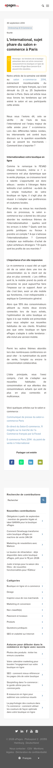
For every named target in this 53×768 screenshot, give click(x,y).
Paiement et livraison (17, 616)
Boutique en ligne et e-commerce (23, 586)
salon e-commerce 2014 (29, 79)
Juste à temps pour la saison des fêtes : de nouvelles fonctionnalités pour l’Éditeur (23, 567)
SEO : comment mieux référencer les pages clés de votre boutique (23, 675)
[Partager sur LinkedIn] (30, 462)
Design (10, 592)
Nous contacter (18, 748)
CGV (29, 748)
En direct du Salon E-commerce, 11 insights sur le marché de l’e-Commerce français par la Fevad (25, 430)
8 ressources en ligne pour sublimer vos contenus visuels (21, 696)
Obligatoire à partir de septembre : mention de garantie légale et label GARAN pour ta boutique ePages (23, 521)
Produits (11, 621)
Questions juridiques (17, 627)
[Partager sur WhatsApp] (21, 462)
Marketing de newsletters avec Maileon (22, 545)
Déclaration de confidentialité (31, 752)
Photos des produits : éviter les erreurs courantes (22, 654)
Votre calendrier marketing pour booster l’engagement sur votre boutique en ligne (22, 664)
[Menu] (47, 5)
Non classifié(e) (14, 610)
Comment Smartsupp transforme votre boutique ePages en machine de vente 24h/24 (23, 534)
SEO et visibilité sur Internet (20, 633)
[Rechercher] (41, 5)
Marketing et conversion (19, 604)
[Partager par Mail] (40, 462)
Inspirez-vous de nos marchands (22, 598)
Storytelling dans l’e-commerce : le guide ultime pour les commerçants (23, 685)
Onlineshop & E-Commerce (20, 28)
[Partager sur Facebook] (11, 462)
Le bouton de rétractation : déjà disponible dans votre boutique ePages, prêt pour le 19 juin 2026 (23, 555)
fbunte (10, 32)
